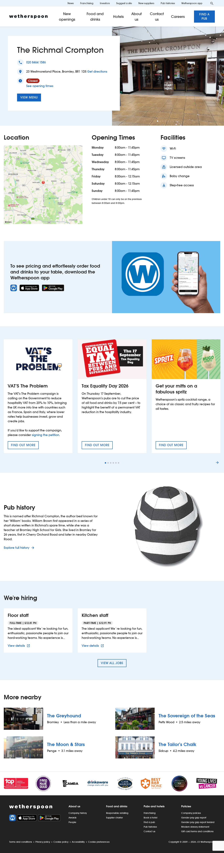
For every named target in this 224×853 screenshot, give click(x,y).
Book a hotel (150, 817)
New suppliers (146, 3)
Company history (78, 813)
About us (136, 16)
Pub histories (168, 3)
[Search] (212, 3)
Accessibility (78, 841)
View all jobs (112, 663)
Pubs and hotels (154, 806)
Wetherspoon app (191, 3)
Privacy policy (42, 841)
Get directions (97, 71)
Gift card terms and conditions (197, 831)
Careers (178, 16)
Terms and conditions (20, 841)
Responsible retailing (117, 813)
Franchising (86, 3)
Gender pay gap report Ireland (197, 822)
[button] (157, 121)
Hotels (118, 16)
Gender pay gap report (193, 817)
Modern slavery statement (195, 826)
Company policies (191, 813)
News (71, 3)
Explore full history (17, 548)
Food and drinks (95, 16)
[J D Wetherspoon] (28, 16)
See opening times (39, 86)
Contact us (157, 16)
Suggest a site (124, 3)
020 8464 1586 (36, 62)
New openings (67, 16)
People (72, 822)
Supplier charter (114, 817)
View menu (29, 97)
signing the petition (45, 435)
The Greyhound (64, 716)
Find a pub (204, 16)
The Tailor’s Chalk (177, 744)
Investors (105, 3)
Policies (186, 806)
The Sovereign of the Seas (187, 716)
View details (19, 646)
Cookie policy (60, 841)
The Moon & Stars (66, 744)
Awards (72, 817)
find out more (25, 446)
